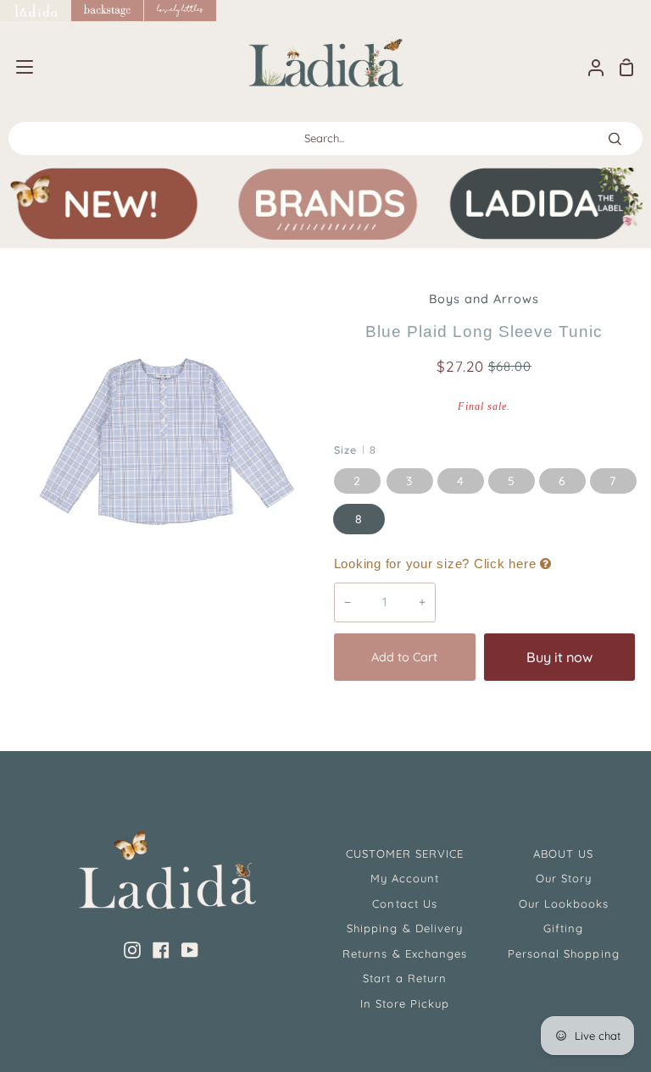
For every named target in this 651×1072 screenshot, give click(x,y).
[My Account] (589, 67)
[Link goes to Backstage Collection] (107, 10)
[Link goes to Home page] (35, 10)
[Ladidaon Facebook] (161, 950)
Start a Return (405, 978)
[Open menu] (17, 67)
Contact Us (404, 903)
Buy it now (559, 657)
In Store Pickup (405, 1003)
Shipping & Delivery (405, 928)
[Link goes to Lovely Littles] (180, 10)
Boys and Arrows (484, 299)
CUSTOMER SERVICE (405, 853)
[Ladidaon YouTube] (189, 950)
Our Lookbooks (564, 903)
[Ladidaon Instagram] (132, 950)
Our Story (564, 878)
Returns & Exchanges (404, 953)
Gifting (563, 928)
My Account (404, 878)
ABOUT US (563, 853)
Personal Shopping (564, 953)
